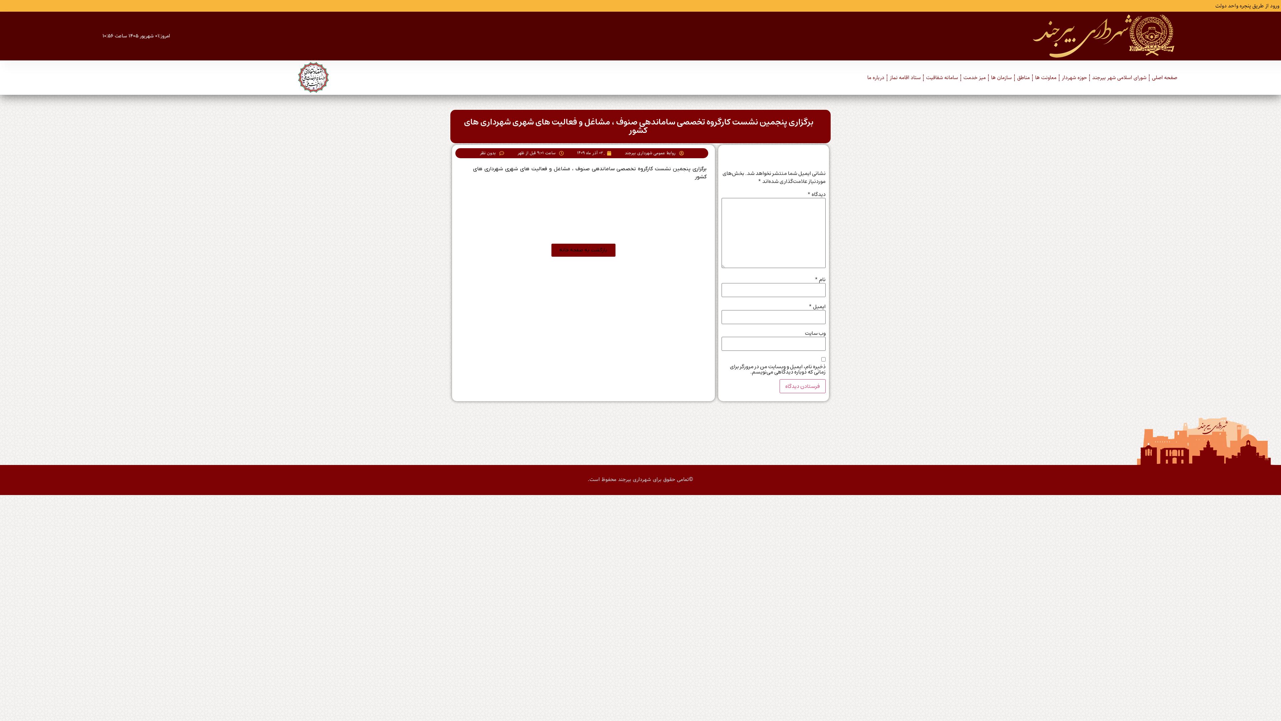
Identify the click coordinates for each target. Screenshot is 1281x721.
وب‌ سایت (815, 333)
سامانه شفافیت (942, 78)
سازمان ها (1001, 78)
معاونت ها (1045, 78)
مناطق (1023, 78)
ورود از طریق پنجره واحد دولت (1247, 6)
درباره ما (875, 78)
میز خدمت (974, 78)
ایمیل (817, 306)
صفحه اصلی (1164, 78)
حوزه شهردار (1074, 78)
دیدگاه (816, 194)
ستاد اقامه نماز (905, 78)
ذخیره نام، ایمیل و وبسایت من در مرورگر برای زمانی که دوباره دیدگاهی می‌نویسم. (778, 369)
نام (820, 279)
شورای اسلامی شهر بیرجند (1119, 78)
